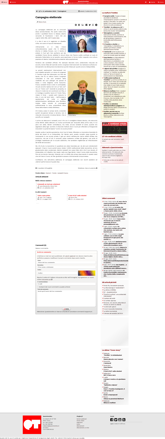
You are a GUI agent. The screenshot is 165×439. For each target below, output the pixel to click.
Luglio (114, 379)
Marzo (114, 397)
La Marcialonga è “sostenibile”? (114, 288)
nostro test (55, 38)
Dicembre (107, 362)
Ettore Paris (42, 22)
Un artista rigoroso (110, 300)
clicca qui (75, 438)
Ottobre (113, 370)
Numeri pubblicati (82, 419)
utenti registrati (70, 256)
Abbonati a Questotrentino (112, 147)
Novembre (108, 366)
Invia (67, 309)
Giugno (110, 384)
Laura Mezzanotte (45, 186)
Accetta (81, 438)
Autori (78, 424)
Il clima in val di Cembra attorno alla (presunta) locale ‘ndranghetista (115, 29)
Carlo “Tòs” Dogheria (45, 197)
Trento (54, 173)
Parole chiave (80, 420)
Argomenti (79, 422)
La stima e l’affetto (110, 290)
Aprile (110, 394)
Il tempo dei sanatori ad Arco (113, 313)
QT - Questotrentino (110, 292)
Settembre (110, 374)
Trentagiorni (61, 11)
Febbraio (113, 354)
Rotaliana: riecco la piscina (87, 168)
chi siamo (45, 427)
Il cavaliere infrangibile (44, 168)
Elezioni (48, 173)
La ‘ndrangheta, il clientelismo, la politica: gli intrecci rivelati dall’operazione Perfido (114, 46)
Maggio (114, 389)
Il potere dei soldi (109, 298)
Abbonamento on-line (83, 427)
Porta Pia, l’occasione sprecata (114, 285)
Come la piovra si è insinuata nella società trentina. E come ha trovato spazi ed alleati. (115, 53)
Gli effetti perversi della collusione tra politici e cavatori (115, 106)
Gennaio (113, 358)
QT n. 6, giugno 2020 (46, 199)
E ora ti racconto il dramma (113, 309)
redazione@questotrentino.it (51, 426)
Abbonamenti (80, 426)
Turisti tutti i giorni (110, 306)
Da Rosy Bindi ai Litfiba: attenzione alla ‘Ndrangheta (114, 114)
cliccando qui (46, 279)
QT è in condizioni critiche (112, 136)
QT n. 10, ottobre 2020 (77, 199)
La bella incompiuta (110, 311)
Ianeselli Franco (63, 173)
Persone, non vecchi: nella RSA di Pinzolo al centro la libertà (115, 303)
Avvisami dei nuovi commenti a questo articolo (54, 287)
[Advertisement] (66, 222)
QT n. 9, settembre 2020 (47, 11)
